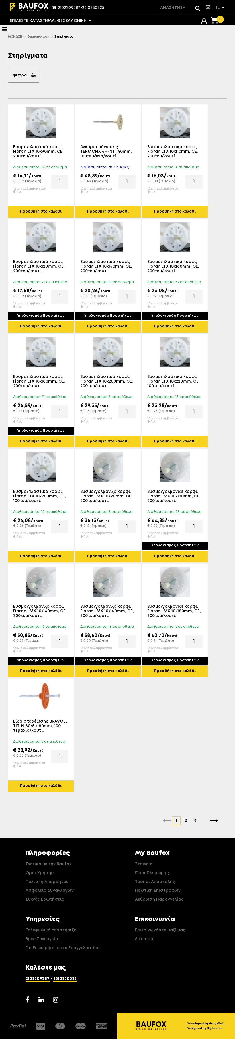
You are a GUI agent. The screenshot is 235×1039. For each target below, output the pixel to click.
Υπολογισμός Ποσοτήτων (40, 316)
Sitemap (144, 939)
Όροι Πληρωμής (152, 873)
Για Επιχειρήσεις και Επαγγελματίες (62, 948)
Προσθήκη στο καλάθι (41, 211)
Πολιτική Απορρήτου (47, 882)
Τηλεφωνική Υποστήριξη (51, 930)
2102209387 (69, 8)
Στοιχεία (144, 864)
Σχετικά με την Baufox (48, 864)
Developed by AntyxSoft (206, 1023)
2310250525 (93, 8)
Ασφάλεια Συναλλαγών (50, 891)
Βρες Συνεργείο (42, 939)
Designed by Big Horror (204, 1028)
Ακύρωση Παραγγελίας (159, 899)
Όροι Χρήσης (40, 873)
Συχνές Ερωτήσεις (45, 899)
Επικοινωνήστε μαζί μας (160, 930)
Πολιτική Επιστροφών (158, 891)
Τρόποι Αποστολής (155, 882)
